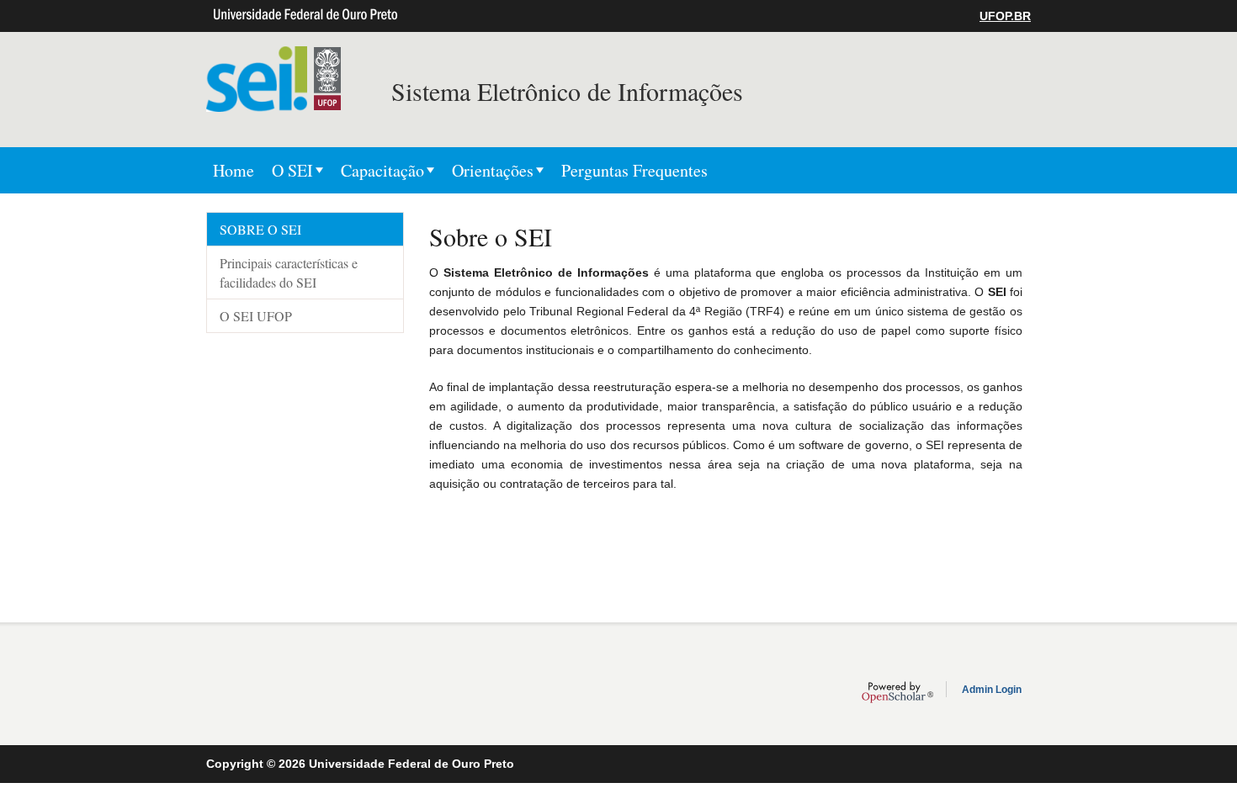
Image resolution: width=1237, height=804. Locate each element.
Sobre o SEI (260, 229)
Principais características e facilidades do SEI (289, 272)
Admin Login (992, 690)
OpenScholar (897, 692)
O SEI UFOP (256, 316)
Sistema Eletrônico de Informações (567, 91)
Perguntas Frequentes (634, 170)
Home (233, 170)
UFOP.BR (1005, 16)
